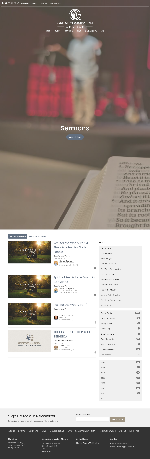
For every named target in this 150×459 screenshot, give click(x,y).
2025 (120, 367)
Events (58, 31)
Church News (90, 31)
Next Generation (107, 431)
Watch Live (75, 137)
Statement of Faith (85, 431)
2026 (120, 362)
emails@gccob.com (125, 446)
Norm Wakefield (120, 344)
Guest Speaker (120, 349)
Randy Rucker (120, 323)
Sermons (69, 31)
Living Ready (106, 253)
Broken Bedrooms (109, 264)
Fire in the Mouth (108, 290)
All (102, 399)
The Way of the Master (111, 269)
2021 (120, 388)
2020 (120, 393)
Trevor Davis (120, 313)
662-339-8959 (55, 3)
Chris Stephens (120, 334)
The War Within (107, 274)
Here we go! (106, 258)
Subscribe (117, 419)
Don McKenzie (120, 339)
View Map (46, 451)
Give (79, 31)
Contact (34, 3)
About (49, 31)
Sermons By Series (37, 236)
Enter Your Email (83, 415)
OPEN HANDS (107, 248)
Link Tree (134, 431)
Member (44, 3)
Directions (24, 3)
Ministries (12, 439)
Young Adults (13, 448)
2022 (120, 383)
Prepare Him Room (109, 284)
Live (102, 31)
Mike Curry (120, 328)
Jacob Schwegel (120, 318)
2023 (120, 378)
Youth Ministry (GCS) (16, 445)
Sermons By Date (18, 236)
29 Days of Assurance (110, 279)
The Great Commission (111, 300)
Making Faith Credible (110, 295)
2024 (120, 372)
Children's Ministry (15, 443)
